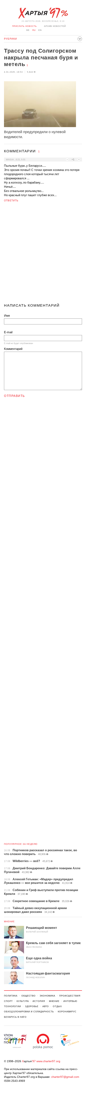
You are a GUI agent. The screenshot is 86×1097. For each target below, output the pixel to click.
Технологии (12, 1006)
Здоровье (31, 1006)
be (28, 30)
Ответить (11, 200)
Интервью (70, 1001)
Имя (7, 315)
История (39, 1001)
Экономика (47, 996)
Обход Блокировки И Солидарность (29, 1011)
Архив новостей (55, 26)
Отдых (57, 1006)
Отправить (14, 395)
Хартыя (43, 13)
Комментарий (13, 348)
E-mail (8, 332)
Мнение (9, 921)
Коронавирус (67, 1011)
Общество (28, 996)
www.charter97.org (48, 1061)
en (40, 30)
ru (34, 30)
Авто (45, 1006)
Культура (23, 1001)
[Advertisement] (43, 254)
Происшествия (69, 996)
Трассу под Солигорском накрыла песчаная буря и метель (41, 57)
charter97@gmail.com (65, 1076)
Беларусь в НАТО (15, 1017)
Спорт (8, 1001)
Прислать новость (24, 26)
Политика (10, 996)
